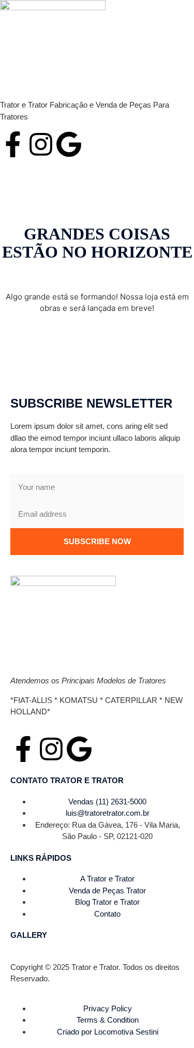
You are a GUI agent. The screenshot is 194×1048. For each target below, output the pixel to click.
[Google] (69, 144)
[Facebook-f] (13, 144)
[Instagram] (41, 144)
